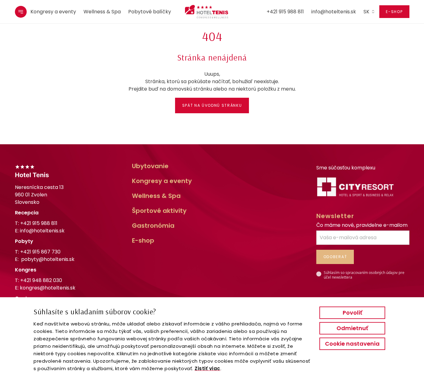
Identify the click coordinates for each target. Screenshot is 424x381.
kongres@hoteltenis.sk (47, 287)
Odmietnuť (352, 328)
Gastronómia (153, 225)
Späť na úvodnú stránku (212, 105)
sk (366, 11)
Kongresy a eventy (53, 11)
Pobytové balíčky (149, 11)
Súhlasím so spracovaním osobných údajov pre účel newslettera (364, 275)
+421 (40, 251)
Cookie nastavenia (352, 343)
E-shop (394, 11)
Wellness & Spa (102, 11)
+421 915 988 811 (285, 11)
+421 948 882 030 (41, 280)
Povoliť (352, 312)
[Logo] (203, 11)
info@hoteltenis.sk (333, 11)
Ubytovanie (150, 166)
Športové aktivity (159, 210)
